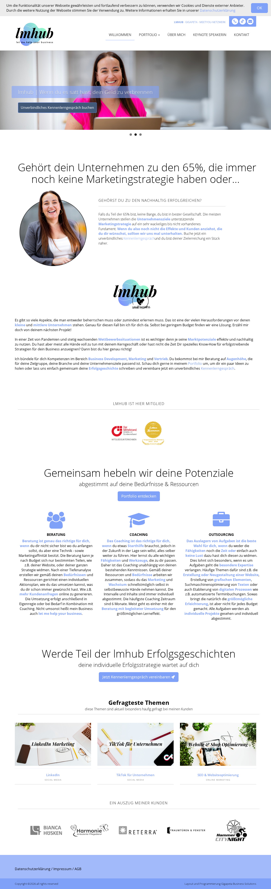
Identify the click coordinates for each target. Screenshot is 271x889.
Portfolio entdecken (138, 496)
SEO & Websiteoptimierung (218, 775)
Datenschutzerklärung (217, 10)
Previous (3, 81)
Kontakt (241, 34)
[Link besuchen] (242, 21)
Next (268, 81)
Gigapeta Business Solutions (238, 884)
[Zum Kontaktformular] (250, 21)
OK (259, 7)
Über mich (176, 34)
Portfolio (148, 34)
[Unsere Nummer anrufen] (235, 21)
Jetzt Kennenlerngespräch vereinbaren (136, 676)
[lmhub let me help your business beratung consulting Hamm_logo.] (35, 33)
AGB (78, 869)
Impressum (62, 869)
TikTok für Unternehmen (135, 775)
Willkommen (120, 34)
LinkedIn (53, 775)
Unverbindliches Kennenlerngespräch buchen (57, 107)
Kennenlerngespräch (139, 238)
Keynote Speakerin (209, 34)
